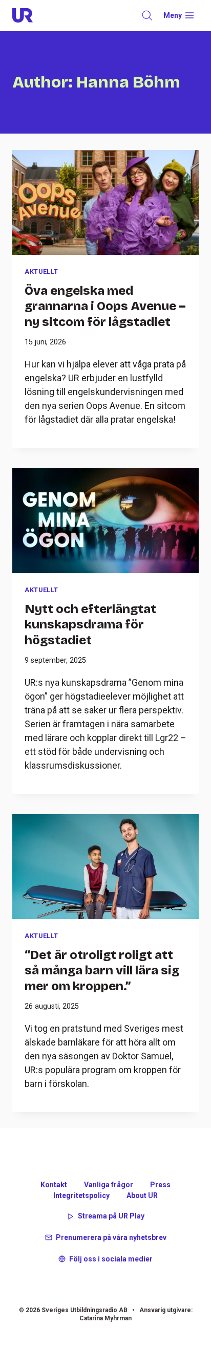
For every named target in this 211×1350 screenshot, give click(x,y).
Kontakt (53, 1185)
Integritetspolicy (81, 1195)
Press (160, 1185)
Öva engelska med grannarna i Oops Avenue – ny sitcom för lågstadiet (105, 306)
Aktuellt (41, 271)
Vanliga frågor (108, 1185)
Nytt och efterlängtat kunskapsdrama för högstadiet (90, 624)
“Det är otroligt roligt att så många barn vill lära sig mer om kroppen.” (102, 970)
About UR (142, 1195)
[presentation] (105, 202)
